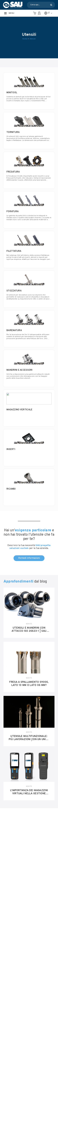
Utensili (33, 39)
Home (24, 39)
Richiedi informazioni (29, 558)
